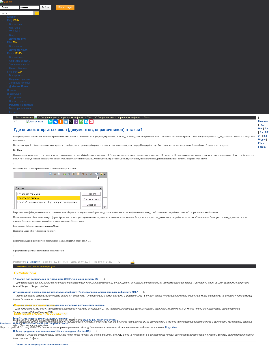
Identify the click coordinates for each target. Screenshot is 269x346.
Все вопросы (16, 57)
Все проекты (16, 75)
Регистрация (65, 7)
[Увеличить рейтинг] (13, 121)
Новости (11, 90)
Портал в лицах (18, 101)
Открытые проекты (19, 79)
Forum (14, 53)
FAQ (12, 20)
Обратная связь (59, 323)
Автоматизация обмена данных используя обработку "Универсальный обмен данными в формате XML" (75, 292)
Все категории (24, 117)
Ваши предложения (20, 108)
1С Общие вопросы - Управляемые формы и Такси (121, 117)
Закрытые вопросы (19, 64)
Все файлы (15, 46)
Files (11, 42)
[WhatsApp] (81, 121)
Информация (13, 93)
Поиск (16, 323)
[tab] (134, 272)
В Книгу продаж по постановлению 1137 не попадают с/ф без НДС (52, 331)
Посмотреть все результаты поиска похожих (42, 344)
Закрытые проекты (19, 82)
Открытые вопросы (19, 60)
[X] (71, 121)
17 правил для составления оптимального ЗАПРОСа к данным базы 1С (55, 279)
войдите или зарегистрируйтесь (100, 320)
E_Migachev (33, 261)
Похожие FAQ (25, 273)
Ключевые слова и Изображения (41, 313)
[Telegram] (65, 121)
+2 (15, 121)
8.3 (18, 31)
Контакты (14, 112)
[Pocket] (91, 121)
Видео (12, 35)
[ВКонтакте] (55, 121)
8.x (18, 27)
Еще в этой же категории (34, 305)
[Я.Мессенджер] (50, 121)
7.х (15, 27)
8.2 (14, 31)
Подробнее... (172, 327)
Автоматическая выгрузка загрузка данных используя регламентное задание (58, 305)
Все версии (15, 24)
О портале (15, 97)
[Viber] (76, 121)
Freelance (14, 71)
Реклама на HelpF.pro (35, 323)
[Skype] (86, 121)
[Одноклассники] (60, 121)
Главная (11, 16)
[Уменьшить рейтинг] (120, 261)
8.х (261, 132)
